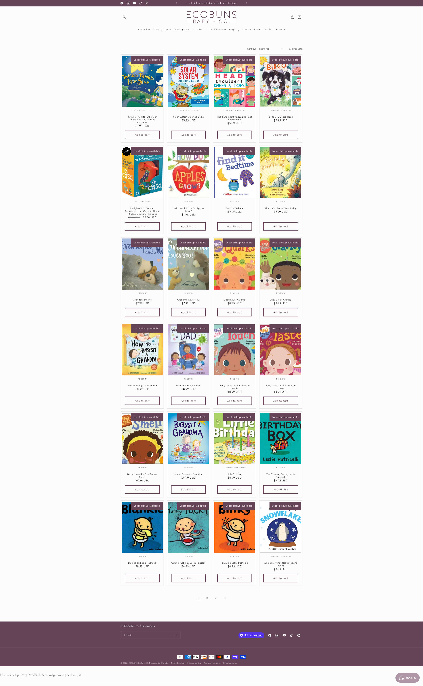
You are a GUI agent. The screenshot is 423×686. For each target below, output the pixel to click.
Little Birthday (234, 474)
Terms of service (212, 663)
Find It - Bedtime (235, 208)
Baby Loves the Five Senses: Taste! (281, 387)
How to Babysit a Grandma (188, 474)
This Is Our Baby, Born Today (281, 208)
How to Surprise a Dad (188, 385)
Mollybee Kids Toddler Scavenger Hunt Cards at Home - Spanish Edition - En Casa (142, 211)
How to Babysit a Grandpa (142, 385)
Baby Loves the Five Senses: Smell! (142, 475)
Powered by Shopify (158, 663)
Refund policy (177, 663)
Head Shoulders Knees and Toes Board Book (234, 118)
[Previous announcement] (176, 3)
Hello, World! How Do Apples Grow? (188, 209)
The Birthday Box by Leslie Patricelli (280, 475)
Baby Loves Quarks (234, 299)
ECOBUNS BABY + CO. (139, 663)
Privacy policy (194, 663)
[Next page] (225, 598)
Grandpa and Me (142, 299)
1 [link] (198, 598)
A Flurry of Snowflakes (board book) (280, 564)
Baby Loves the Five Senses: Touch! (234, 387)
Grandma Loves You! (188, 299)
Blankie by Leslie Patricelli (142, 562)
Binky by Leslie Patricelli (234, 562)
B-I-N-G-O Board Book (281, 116)
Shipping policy (230, 663)
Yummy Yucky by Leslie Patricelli (188, 562)
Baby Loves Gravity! (280, 299)
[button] (124, 17)
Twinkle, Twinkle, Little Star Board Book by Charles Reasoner (142, 119)
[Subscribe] (176, 635)
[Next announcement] (246, 3)
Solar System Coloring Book (188, 116)
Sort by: (251, 48)
